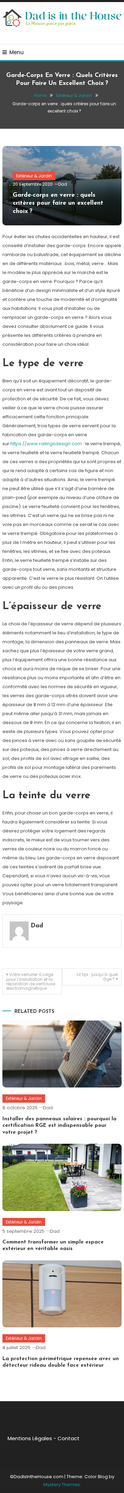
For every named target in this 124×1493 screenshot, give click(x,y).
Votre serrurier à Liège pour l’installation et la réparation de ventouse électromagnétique (30, 981)
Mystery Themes (61, 1484)
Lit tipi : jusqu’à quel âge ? (97, 977)
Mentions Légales (30, 1438)
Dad (62, 184)
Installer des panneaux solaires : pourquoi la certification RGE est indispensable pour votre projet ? (59, 1125)
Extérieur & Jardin (34, 176)
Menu (16, 52)
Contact (69, 1438)
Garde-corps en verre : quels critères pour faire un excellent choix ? (58, 203)
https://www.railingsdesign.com (46, 443)
